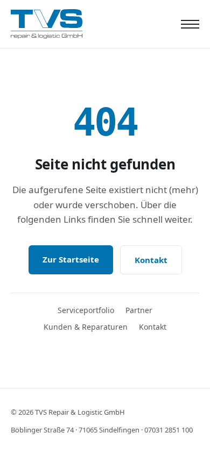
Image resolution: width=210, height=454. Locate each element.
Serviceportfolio (86, 310)
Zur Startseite (71, 259)
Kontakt (151, 259)
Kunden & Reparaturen (86, 327)
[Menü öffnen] (190, 24)
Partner (138, 310)
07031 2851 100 (168, 430)
